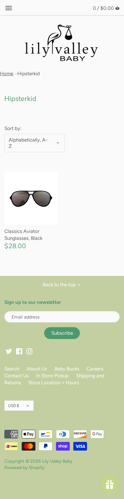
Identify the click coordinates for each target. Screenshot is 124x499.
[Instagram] (29, 351)
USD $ (13, 405)
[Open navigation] (8, 8)
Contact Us (16, 376)
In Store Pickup (52, 376)
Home (6, 73)
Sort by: (12, 128)
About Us (37, 369)
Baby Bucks (67, 369)
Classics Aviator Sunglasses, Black (23, 234)
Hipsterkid (28, 73)
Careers (95, 369)
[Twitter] (9, 351)
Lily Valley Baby (57, 461)
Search (11, 369)
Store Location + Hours (53, 382)
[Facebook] (19, 351)
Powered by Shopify (24, 467)
